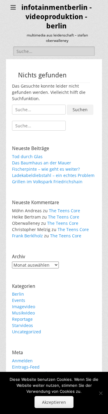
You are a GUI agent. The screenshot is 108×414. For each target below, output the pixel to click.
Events (18, 300)
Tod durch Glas (27, 156)
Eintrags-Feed (26, 367)
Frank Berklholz (27, 236)
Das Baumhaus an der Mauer (41, 163)
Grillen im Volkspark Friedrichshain (47, 181)
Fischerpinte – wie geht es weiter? (46, 169)
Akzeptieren (54, 402)
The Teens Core (64, 210)
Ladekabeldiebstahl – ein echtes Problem (53, 175)
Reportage (22, 319)
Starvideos (22, 325)
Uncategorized (26, 331)
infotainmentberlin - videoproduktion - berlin (56, 16)
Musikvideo (23, 313)
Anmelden (22, 360)
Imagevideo (23, 306)
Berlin (18, 294)
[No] (101, 393)
